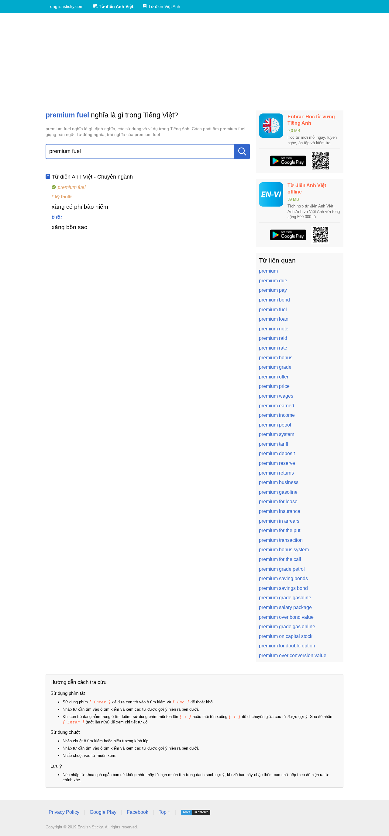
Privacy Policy (64, 812)
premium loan (273, 319)
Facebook (137, 812)
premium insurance (279, 511)
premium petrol (275, 424)
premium (268, 270)
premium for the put (279, 530)
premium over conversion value (292, 655)
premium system (276, 434)
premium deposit (277, 453)
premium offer (273, 376)
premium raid (273, 338)
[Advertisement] (194, 61)
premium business (278, 482)
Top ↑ (164, 812)
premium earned (276, 405)
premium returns (276, 472)
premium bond (274, 299)
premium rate (273, 347)
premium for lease (278, 501)
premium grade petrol (282, 569)
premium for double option (287, 645)
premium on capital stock (285, 636)
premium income (277, 415)
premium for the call (280, 559)
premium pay (273, 290)
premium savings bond (283, 588)
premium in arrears (279, 521)
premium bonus (275, 357)
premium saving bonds (283, 578)
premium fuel (273, 309)
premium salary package (285, 607)
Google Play (103, 812)
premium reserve (277, 463)
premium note (273, 328)
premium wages (276, 396)
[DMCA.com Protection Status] (195, 812)
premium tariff (273, 444)
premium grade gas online (287, 626)
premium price (274, 386)
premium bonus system (284, 549)
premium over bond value (286, 617)
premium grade (275, 367)
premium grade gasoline (285, 597)
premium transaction (281, 540)
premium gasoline (278, 492)
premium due (273, 280)
